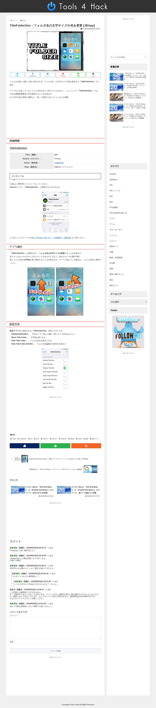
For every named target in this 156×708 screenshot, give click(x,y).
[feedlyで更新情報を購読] (55, 445)
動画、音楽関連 (116, 258)
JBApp (72, 439)
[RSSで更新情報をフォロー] (86, 445)
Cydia (14, 439)
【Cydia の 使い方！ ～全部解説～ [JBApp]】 (53, 238)
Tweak (80, 439)
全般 (111, 252)
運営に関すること (117, 274)
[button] (145, 57)
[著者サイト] (25, 445)
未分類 (112, 263)
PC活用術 (114, 207)
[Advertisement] (55, 117)
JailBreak (63, 439)
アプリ (112, 218)
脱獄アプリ (95, 439)
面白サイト (114, 285)
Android (113, 174)
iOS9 (37, 439)
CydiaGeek (58, 163)
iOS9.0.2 (54, 439)
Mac (111, 196)
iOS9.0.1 (45, 439)
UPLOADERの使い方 (118, 213)
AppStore (113, 180)
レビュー (113, 241)
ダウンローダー (116, 230)
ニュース (113, 235)
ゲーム (112, 224)
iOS (31, 439)
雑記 (111, 280)
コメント (14, 615)
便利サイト (114, 246)
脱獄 (13, 435)
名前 (11, 642)
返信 (51, 548)
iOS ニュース (115, 191)
